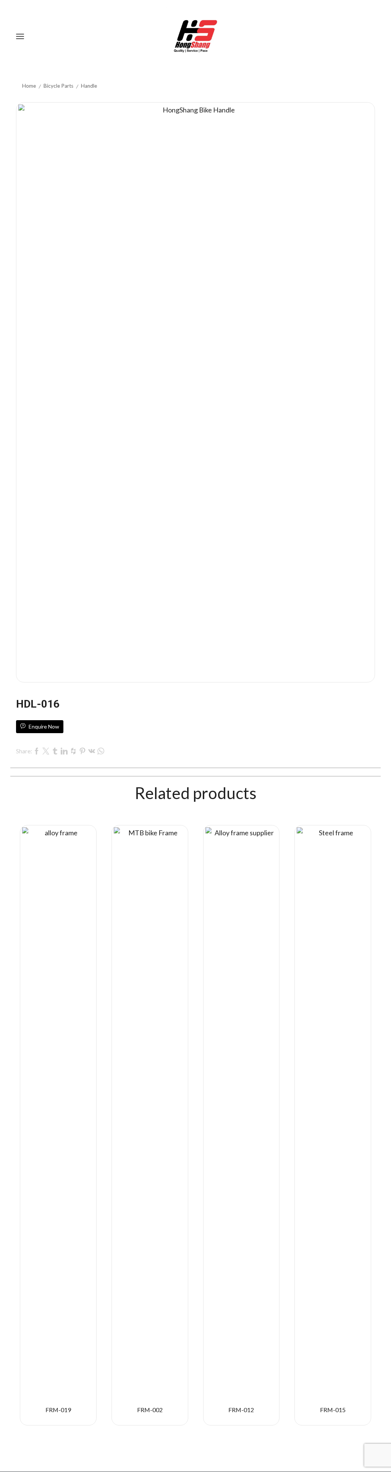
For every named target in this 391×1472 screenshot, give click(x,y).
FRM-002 (150, 1409)
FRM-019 (58, 1409)
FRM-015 (333, 1409)
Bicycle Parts (58, 86)
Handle (89, 86)
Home (29, 86)
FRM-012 (241, 1409)
